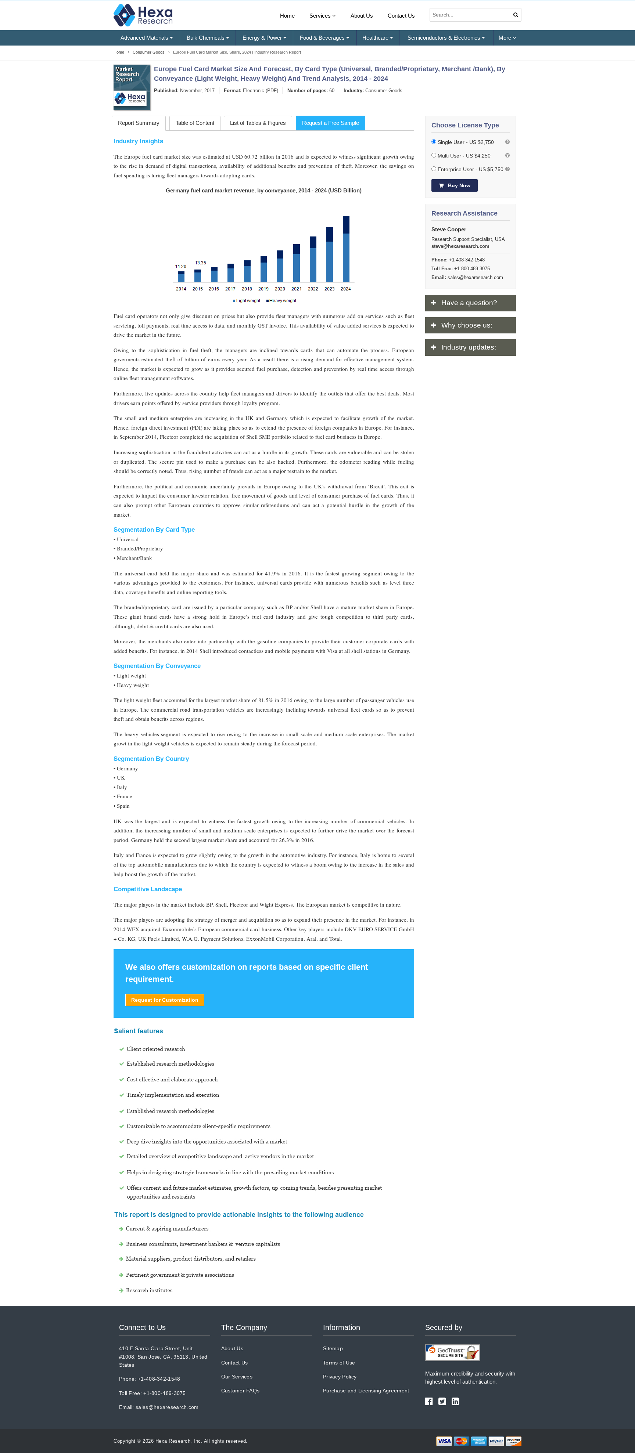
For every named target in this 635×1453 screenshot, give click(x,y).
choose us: (466, 325)
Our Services (237, 1377)
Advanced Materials (145, 38)
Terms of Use (339, 1363)
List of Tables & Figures (258, 123)
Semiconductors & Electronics (445, 38)
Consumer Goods (383, 90)
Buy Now (458, 185)
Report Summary (138, 123)
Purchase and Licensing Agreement (366, 1391)
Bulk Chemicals (206, 38)
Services (320, 15)
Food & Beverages (323, 38)
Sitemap (333, 1348)
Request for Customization (164, 1000)
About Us (362, 15)
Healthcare (376, 38)
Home (287, 15)
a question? (469, 303)
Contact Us (401, 15)
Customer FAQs (240, 1391)
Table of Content (195, 123)
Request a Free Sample (330, 123)
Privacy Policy (339, 1377)
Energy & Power (263, 38)
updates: (468, 347)
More (506, 38)
